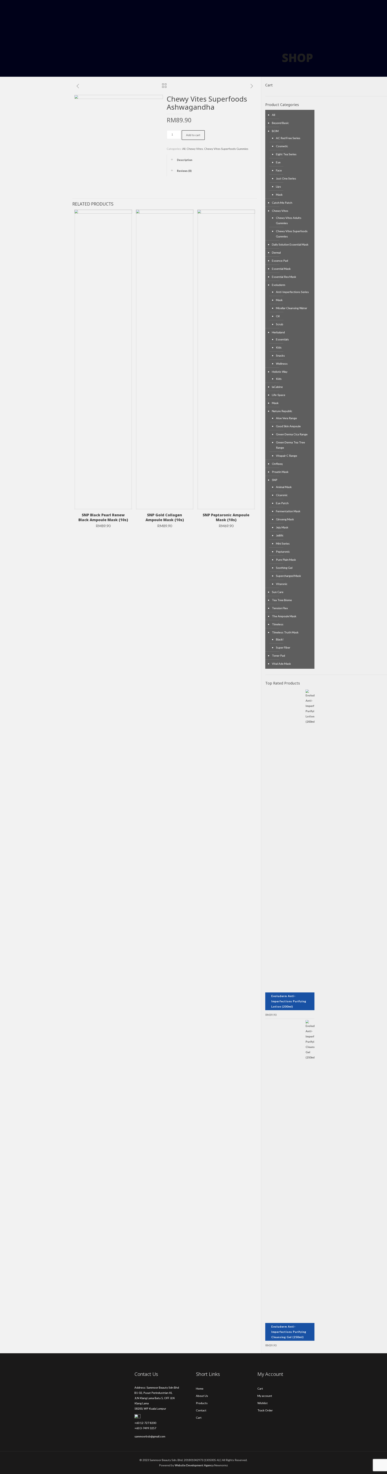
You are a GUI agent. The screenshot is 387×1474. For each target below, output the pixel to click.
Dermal (276, 252)
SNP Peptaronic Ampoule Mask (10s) (226, 517)
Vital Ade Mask (281, 663)
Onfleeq (277, 463)
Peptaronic (283, 551)
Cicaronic (282, 495)
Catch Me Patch (282, 202)
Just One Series (286, 178)
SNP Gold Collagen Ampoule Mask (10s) (165, 517)
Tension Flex (280, 608)
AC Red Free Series (288, 138)
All (183, 148)
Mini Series (283, 543)
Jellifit (279, 535)
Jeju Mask (282, 527)
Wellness (282, 363)
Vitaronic (281, 584)
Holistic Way (279, 371)
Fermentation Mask (288, 511)
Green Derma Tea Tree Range (290, 445)
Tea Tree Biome (282, 600)
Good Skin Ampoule (288, 426)
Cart (199, 1417)
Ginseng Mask (285, 519)
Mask (279, 194)
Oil (278, 316)
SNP (274, 480)
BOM (275, 131)
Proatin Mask (280, 471)
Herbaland (278, 332)
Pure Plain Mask (286, 559)
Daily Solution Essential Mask (290, 244)
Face (279, 170)
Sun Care (277, 592)
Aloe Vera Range (286, 418)
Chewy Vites (195, 148)
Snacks (280, 355)
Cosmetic (282, 146)
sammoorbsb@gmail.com (149, 1436)
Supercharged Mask (288, 575)
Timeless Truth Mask (285, 632)
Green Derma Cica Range (292, 434)
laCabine (277, 386)
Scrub (279, 324)
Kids (279, 347)
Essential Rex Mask (284, 276)
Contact (201, 1410)
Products (202, 1403)
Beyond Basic (280, 123)
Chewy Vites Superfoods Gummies (226, 148)
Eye (278, 162)
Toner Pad (278, 655)
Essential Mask (281, 268)
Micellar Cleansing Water (291, 308)
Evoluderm (278, 285)
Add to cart (193, 135)
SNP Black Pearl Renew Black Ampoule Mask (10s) (103, 517)
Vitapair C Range (286, 455)
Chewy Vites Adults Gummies (288, 220)
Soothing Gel (284, 567)
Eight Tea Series (286, 154)
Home (199, 1388)
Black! (280, 639)
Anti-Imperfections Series (292, 292)
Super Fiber (283, 647)
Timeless (277, 624)
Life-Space (278, 395)
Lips (278, 186)
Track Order (265, 1410)
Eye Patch (282, 503)
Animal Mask (284, 487)
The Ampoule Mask (284, 616)
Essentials (282, 339)
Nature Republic (282, 411)
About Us (202, 1395)
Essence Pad (280, 260)
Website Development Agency (194, 1465)
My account (264, 1395)
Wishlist (262, 1403)
